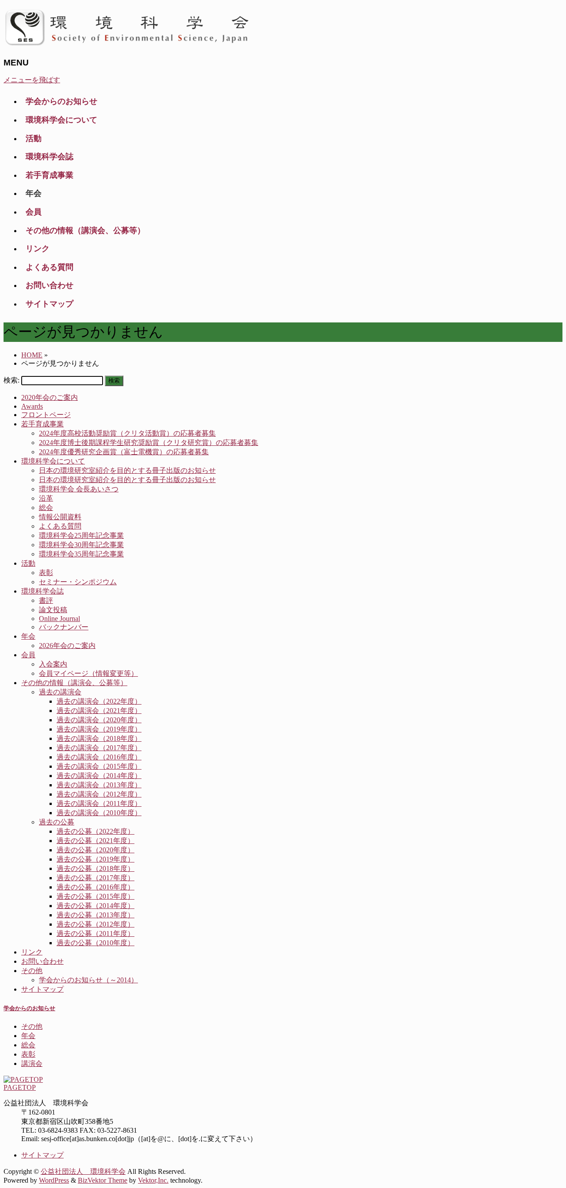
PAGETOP (20, 1087)
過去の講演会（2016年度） (99, 757)
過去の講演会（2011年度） (99, 803)
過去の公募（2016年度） (95, 887)
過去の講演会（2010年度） (99, 812)
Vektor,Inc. (153, 1180)
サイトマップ (42, 989)
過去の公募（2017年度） (95, 877)
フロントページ (46, 414)
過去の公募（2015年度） (95, 896)
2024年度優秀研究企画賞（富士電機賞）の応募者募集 (124, 452)
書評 (46, 600)
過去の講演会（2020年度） (99, 720)
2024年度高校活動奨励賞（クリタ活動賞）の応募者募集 (127, 433)
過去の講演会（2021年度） (99, 710)
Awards (32, 406)
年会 (28, 636)
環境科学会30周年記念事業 (81, 544)
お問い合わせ (42, 961)
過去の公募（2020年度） (95, 850)
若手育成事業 (42, 424)
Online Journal (59, 618)
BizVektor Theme (102, 1180)
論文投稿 (53, 609)
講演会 (31, 1063)
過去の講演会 (60, 692)
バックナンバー (63, 627)
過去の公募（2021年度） (95, 840)
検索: (11, 380)
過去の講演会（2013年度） (99, 785)
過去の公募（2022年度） (95, 831)
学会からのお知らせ (29, 1008)
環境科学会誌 (42, 591)
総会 (46, 507)
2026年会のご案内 (67, 645)
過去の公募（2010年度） (95, 943)
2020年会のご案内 (49, 397)
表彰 (46, 572)
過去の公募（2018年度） (95, 868)
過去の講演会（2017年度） (99, 747)
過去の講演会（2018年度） (99, 738)
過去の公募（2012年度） (95, 924)
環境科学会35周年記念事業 (81, 554)
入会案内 (53, 664)
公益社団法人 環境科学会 (83, 1171)
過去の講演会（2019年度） (99, 729)
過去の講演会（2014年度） (99, 775)
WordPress (54, 1180)
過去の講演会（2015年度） (99, 766)
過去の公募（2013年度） (95, 915)
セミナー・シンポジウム (78, 582)
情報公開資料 (60, 517)
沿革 (46, 498)
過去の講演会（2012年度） (99, 794)
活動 (28, 563)
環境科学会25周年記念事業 (81, 535)
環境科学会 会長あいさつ (79, 489)
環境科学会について (53, 461)
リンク (31, 952)
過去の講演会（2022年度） (99, 701)
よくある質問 (60, 526)
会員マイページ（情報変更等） (88, 673)
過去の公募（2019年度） (95, 859)
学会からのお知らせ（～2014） (88, 980)
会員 (28, 655)
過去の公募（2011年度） (95, 933)
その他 (31, 970)
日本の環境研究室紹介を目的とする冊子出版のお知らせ (127, 470)
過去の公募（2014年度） (95, 905)
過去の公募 (56, 822)
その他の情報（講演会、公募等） (74, 682)
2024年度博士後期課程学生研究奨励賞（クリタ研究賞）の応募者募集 (148, 442)
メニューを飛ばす (32, 80)
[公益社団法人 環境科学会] (132, 45)
